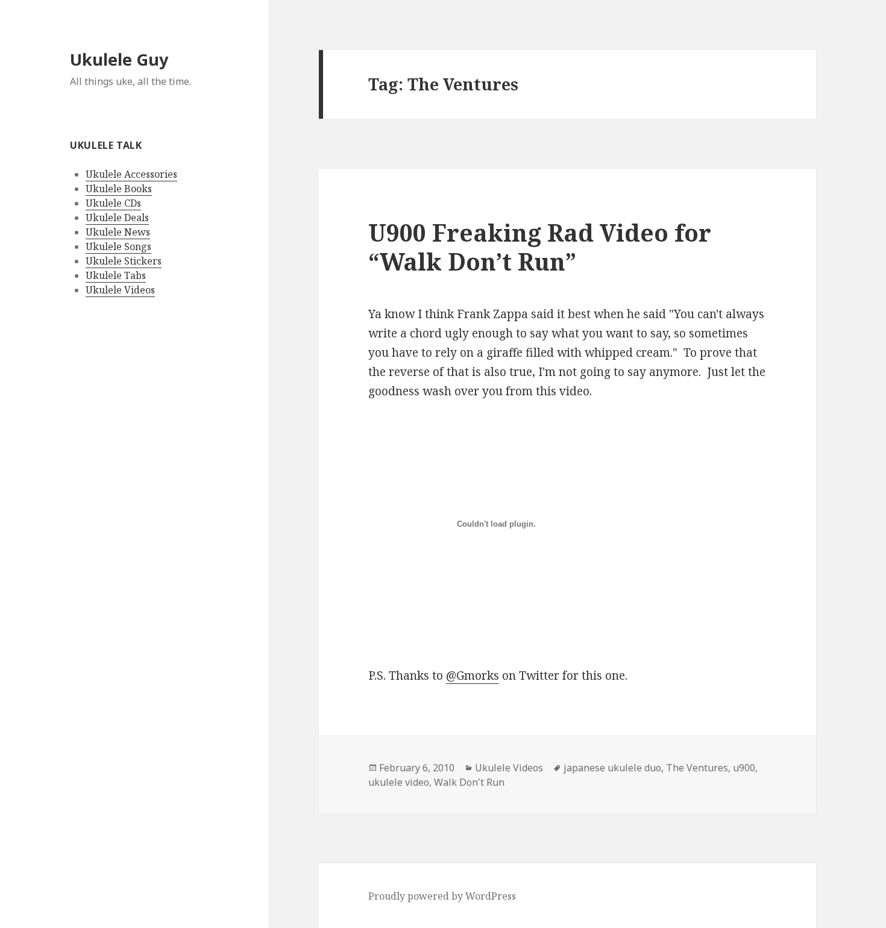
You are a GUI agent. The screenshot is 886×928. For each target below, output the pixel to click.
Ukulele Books (119, 188)
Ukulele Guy (119, 59)
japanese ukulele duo (612, 767)
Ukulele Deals (117, 217)
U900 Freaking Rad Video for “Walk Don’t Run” (539, 246)
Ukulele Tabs (116, 275)
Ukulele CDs (113, 203)
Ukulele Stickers (124, 261)
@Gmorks (472, 675)
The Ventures (697, 767)
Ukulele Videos (120, 289)
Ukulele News (118, 232)
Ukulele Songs (118, 246)
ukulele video (398, 782)
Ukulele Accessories (131, 174)
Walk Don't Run (469, 782)
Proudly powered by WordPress (442, 896)
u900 (744, 767)
